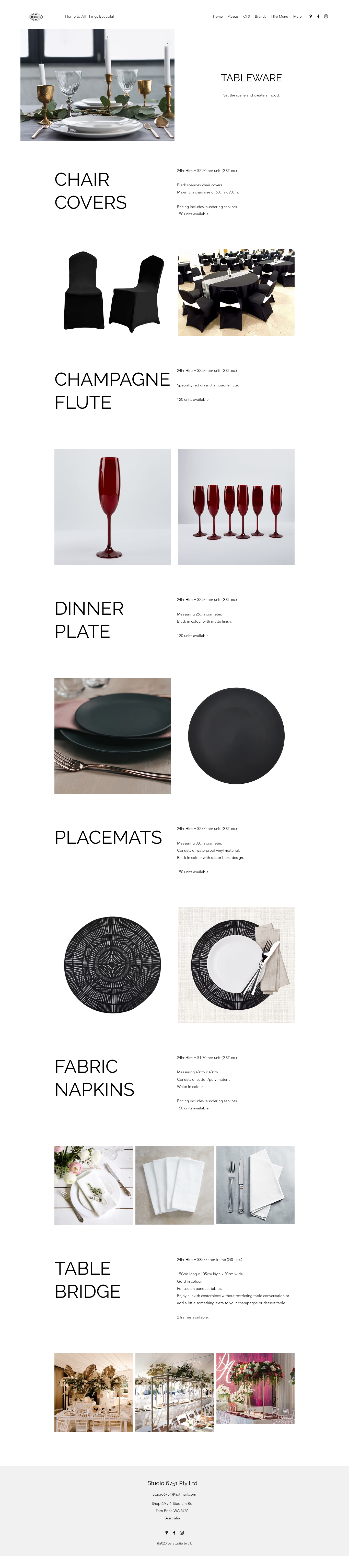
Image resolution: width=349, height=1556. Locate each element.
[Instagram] (326, 16)
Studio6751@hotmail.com (174, 1494)
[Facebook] (318, 16)
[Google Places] (310, 16)
